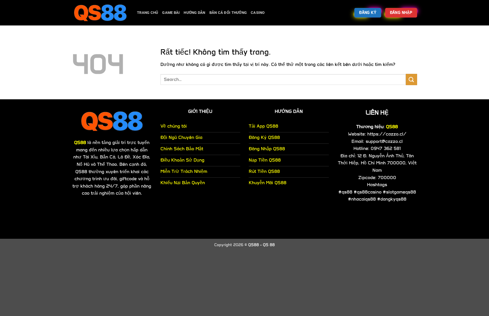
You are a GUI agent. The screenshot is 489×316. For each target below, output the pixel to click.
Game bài (171, 12)
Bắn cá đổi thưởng (228, 12)
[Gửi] (411, 79)
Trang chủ (147, 12)
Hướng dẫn (194, 12)
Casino (258, 12)
